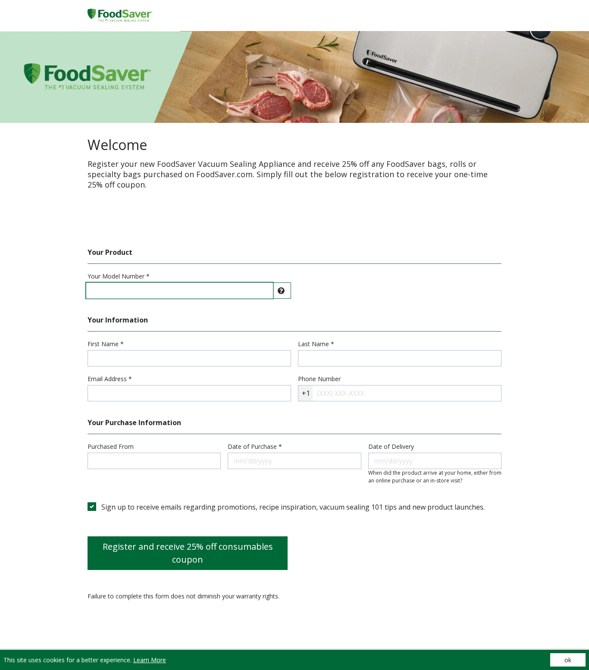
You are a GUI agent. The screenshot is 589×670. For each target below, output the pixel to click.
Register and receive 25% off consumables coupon (188, 553)
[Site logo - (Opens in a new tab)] (120, 16)
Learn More (149, 660)
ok (567, 660)
